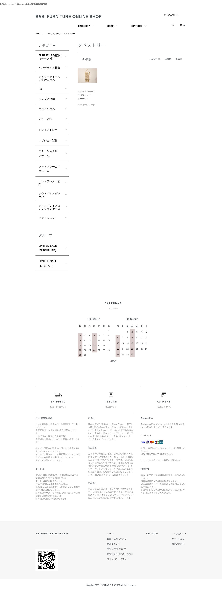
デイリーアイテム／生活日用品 (49, 78)
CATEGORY (84, 25)
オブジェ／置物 (48, 140)
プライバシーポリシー (117, 558)
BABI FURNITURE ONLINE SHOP (68, 16)
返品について (113, 543)
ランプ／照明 (47, 99)
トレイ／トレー (48, 129)
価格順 (168, 58)
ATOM (155, 533)
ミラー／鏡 (45, 119)
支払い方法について (116, 548)
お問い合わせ (178, 543)
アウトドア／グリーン (49, 194)
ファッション (47, 218)
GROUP (110, 25)
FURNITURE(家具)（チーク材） (50, 56)
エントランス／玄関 (49, 182)
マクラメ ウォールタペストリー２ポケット (86, 95)
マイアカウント (171, 14)
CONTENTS (136, 25)
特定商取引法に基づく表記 (120, 553)
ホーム (38, 33)
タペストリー (69, 33)
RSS (148, 533)
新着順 (179, 58)
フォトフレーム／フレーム (49, 168)
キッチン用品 (47, 109)
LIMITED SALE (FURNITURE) (48, 248)
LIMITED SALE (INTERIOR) (48, 263)
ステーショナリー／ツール (49, 153)
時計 (41, 89)
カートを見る (178, 538)
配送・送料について (116, 538)
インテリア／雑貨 (52, 33)
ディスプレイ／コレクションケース (49, 207)
